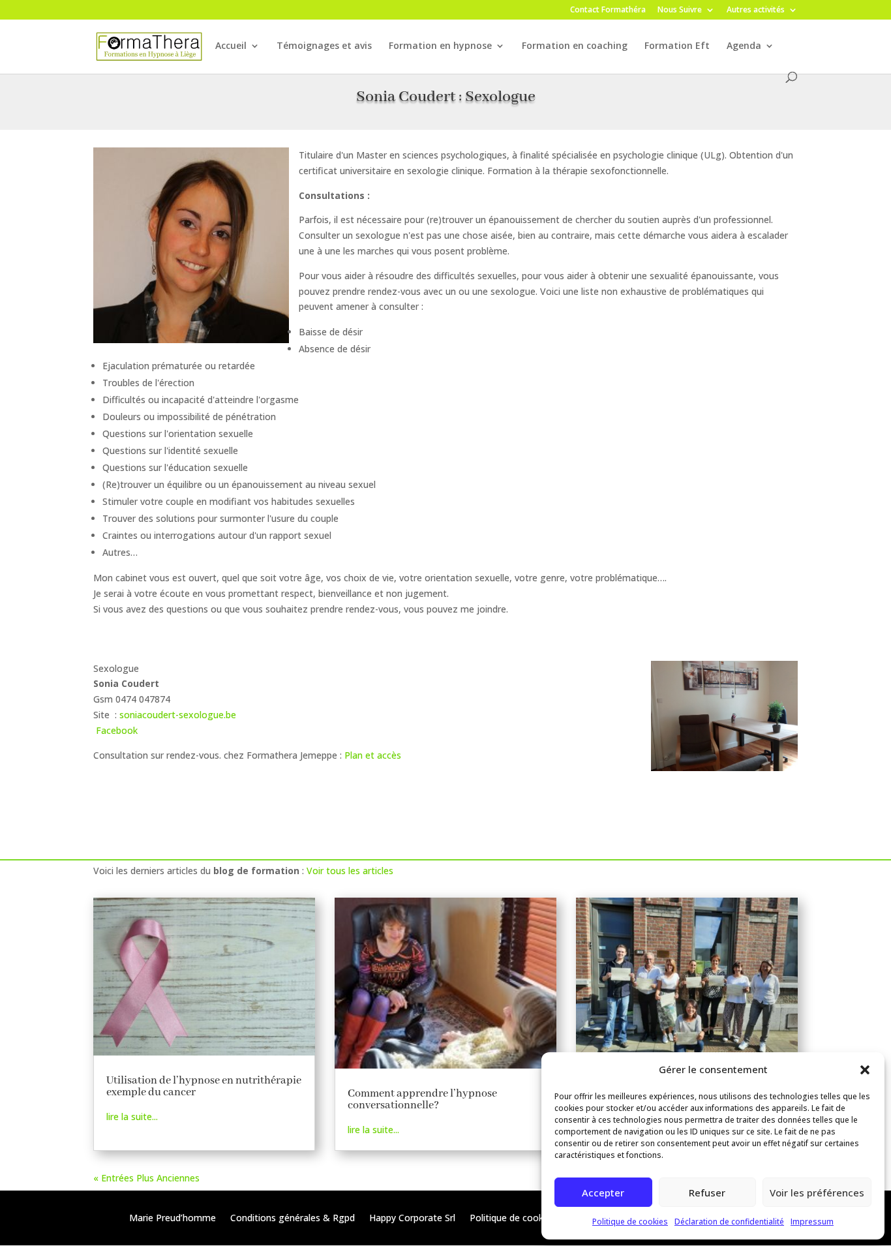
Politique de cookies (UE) (523, 1218)
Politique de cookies (630, 1221)
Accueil (231, 46)
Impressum (812, 1221)
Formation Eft (677, 46)
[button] (864, 1069)
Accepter (603, 1192)
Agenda (744, 46)
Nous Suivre (679, 10)
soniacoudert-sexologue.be (177, 714)
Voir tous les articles (350, 870)
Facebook (117, 730)
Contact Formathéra (608, 10)
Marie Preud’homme (172, 1218)
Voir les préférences (817, 1192)
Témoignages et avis (324, 46)
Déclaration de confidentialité (729, 1221)
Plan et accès (372, 755)
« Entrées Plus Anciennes (146, 1178)
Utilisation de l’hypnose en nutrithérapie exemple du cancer (203, 1086)
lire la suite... (132, 1116)
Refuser (707, 1192)
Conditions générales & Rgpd (292, 1218)
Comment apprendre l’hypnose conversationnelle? (422, 1099)
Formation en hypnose (440, 46)
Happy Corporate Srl (412, 1218)
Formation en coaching (574, 46)
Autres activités (756, 10)
